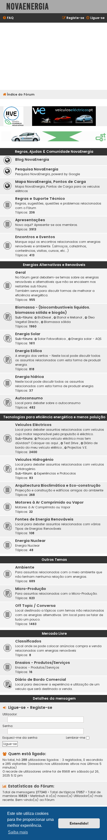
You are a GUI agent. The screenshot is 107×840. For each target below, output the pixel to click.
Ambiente (24, 567)
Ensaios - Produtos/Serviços (42, 662)
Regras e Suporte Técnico (40, 198)
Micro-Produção (30, 588)
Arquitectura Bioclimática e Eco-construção (58, 485)
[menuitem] (7, 18)
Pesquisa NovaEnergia (36, 169)
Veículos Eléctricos (33, 424)
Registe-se (41, 707)
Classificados (28, 641)
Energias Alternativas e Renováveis (54, 264)
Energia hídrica (29, 376)
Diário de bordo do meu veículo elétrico (56, 445)
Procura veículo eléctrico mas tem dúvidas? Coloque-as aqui (53, 440)
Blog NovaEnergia (32, 159)
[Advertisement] (53, 56)
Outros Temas (54, 559)
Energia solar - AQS (86, 339)
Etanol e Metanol (70, 317)
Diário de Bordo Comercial (40, 679)
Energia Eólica (28, 350)
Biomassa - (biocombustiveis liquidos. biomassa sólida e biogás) (52, 310)
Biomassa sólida (57, 322)
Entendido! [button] (79, 823)
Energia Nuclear (30, 540)
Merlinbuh (37, 796)
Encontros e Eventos (35, 236)
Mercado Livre (54, 633)
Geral (20, 272)
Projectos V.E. (77, 447)
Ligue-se (17, 707)
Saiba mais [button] (18, 832)
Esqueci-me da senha (19, 737)
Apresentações (30, 219)
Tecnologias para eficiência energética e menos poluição (54, 417)
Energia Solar (27, 333)
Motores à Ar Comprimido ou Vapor (49, 502)
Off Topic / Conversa (35, 605)
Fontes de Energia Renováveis (44, 519)
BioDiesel (45, 317)
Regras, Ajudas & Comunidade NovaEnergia (54, 151)
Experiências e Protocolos (56, 473)
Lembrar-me (76, 737)
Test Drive (71, 443)
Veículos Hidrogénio (34, 459)
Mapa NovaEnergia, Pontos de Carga (50, 181)
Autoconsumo (29, 398)
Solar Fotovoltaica (52, 339)
